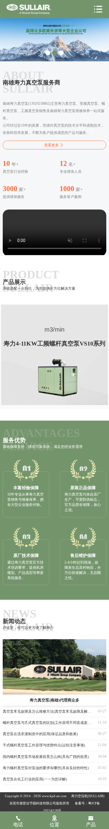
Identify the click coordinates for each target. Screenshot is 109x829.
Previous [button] (9, 35)
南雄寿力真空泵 (28, 9)
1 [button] (47, 52)
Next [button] (99, 35)
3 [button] (61, 52)
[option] (54, 38)
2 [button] (54, 52)
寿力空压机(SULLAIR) (87, 796)
